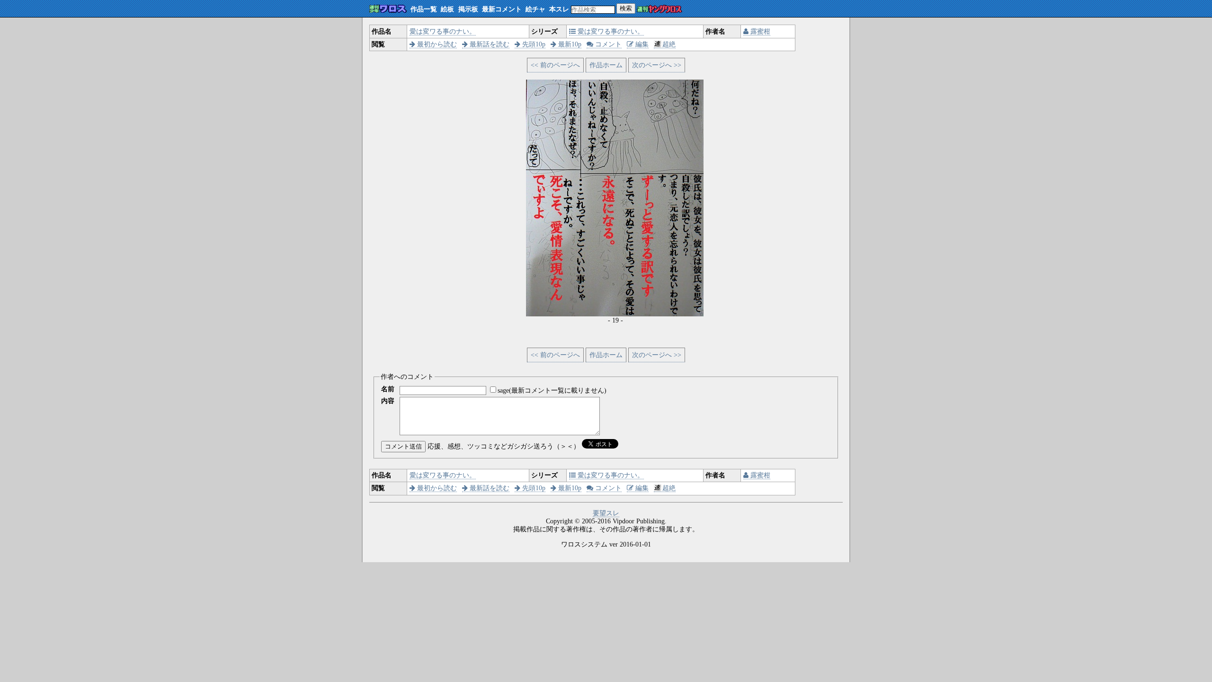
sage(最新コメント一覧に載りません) (552, 390)
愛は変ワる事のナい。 (443, 31)
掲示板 (468, 9)
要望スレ (606, 513)
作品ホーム (606, 65)
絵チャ (535, 9)
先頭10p (532, 44)
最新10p (568, 44)
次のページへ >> (656, 65)
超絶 (669, 44)
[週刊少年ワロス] (388, 9)
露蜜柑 (759, 31)
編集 (641, 44)
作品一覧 (423, 9)
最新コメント (502, 9)
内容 (387, 400)
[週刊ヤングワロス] (659, 9)
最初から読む (436, 44)
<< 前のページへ (555, 65)
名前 (387, 389)
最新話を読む (488, 44)
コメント (607, 44)
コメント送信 (403, 446)
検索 (626, 8)
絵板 (447, 9)
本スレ (559, 9)
